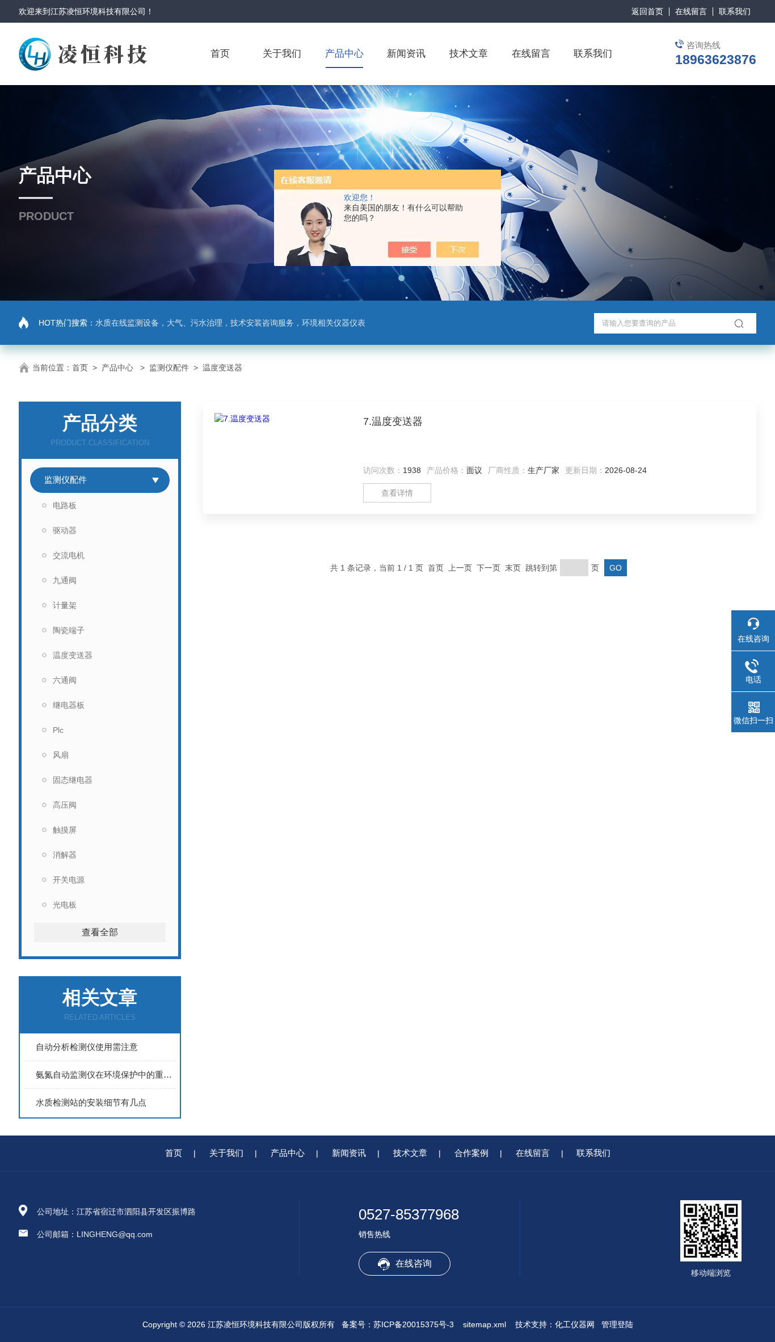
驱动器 (65, 530)
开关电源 (69, 879)
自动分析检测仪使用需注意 (87, 1047)
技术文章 (468, 53)
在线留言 (691, 11)
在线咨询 (413, 1263)
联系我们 (735, 11)
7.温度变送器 (393, 421)
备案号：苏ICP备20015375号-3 (398, 1324)
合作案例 (471, 1153)
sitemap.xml (484, 1324)
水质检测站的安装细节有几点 (91, 1102)
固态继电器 (72, 779)
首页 (220, 53)
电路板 (65, 505)
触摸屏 (65, 829)
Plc (58, 730)
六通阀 (65, 680)
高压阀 (65, 804)
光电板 (65, 904)
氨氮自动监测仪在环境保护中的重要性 (105, 1074)
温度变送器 (222, 367)
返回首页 (647, 11)
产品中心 (344, 53)
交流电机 (69, 555)
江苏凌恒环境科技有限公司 (98, 11)
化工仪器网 (575, 1324)
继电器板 (69, 705)
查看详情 (397, 492)
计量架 (65, 605)
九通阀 (65, 580)
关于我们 (282, 53)
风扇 (61, 754)
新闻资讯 (406, 53)
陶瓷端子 (69, 630)
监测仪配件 (169, 367)
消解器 (65, 854)
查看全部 (100, 932)
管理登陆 (617, 1324)
